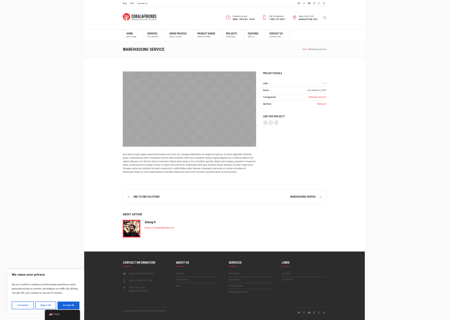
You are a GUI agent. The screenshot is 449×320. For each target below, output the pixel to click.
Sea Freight (235, 280)
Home (304, 49)
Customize (22, 305)
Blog (125, 3)
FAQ (132, 3)
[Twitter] (271, 122)
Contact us (142, 3)
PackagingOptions (238, 292)
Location (286, 274)
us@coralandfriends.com (141, 274)
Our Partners (182, 280)
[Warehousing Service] (189, 109)
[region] (45, 291)
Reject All (46, 305)
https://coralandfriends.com (159, 228)
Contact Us (287, 280)
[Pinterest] (276, 122)
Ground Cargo (236, 286)
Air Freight (234, 274)
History (179, 274)
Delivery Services (317, 97)
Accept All (68, 305)
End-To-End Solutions (146, 196)
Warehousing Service (303, 196)
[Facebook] (265, 122)
